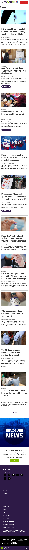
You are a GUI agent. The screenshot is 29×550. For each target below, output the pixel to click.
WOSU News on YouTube (14, 450)
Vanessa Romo (4, 163)
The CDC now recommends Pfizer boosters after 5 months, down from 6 (12, 352)
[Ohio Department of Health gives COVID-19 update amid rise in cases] (13, 56)
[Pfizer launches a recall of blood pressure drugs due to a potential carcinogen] (13, 143)
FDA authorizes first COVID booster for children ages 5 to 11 (14, 114)
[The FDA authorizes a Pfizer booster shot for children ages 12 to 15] (13, 379)
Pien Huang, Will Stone (5, 37)
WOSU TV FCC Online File (8, 527)
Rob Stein (3, 119)
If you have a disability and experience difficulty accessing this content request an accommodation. (14, 531)
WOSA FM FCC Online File (8, 524)
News (4, 487)
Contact (4, 512)
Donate (24, 2)
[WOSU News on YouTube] (14, 432)
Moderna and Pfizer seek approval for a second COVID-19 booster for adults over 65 (13, 196)
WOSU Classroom (7, 497)
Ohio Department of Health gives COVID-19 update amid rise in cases (13, 71)
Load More (14, 412)
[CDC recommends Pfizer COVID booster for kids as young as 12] (13, 299)
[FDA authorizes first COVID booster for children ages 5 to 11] (13, 100)
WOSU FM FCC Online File (8, 521)
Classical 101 (6, 490)
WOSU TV (5, 493)
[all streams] (27, 548)
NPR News (3, 152)
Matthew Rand (4, 76)
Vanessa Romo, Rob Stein (6, 281)
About (4, 503)
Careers (4, 509)
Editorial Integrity (6, 506)
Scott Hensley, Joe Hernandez (7, 398)
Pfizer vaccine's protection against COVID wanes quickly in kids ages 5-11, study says (13, 276)
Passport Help (6, 518)
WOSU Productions (7, 500)
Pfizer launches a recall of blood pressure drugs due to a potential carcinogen (14, 157)
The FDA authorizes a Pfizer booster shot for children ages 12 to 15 (14, 393)
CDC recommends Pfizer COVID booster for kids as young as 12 (12, 313)
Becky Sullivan (4, 358)
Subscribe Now (14, 461)
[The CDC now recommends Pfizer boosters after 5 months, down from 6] (13, 338)
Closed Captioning (7, 515)
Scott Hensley (4, 244)
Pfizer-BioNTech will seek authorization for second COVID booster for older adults (14, 238)
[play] (2, 548)
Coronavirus (3, 27)
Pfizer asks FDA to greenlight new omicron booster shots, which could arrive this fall (13, 31)
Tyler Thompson (4, 202)
